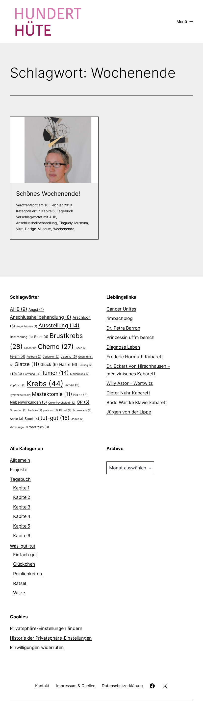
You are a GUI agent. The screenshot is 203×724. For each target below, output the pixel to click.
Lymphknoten (20, 395)
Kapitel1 (21, 487)
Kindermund (79, 374)
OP (83, 402)
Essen (80, 348)
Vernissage (19, 427)
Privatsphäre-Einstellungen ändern (46, 628)
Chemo (56, 346)
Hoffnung (31, 374)
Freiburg (33, 356)
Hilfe (16, 374)
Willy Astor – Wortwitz (129, 383)
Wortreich (39, 427)
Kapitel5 (48, 211)
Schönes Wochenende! (48, 193)
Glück (49, 364)
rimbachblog (119, 318)
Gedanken (51, 356)
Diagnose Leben (123, 347)
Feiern (17, 356)
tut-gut (55, 418)
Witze (19, 592)
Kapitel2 (21, 497)
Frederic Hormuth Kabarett (134, 356)
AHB (52, 217)
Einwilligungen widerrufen (37, 647)
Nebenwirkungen (28, 402)
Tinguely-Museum (73, 223)
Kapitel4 (21, 516)
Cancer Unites (121, 309)
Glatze (27, 364)
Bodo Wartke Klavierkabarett (136, 402)
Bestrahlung (21, 337)
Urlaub (77, 419)
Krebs (45, 383)
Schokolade (82, 410)
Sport (32, 418)
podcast (50, 410)
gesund (69, 356)
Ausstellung (58, 325)
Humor (54, 373)
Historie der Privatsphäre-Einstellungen (51, 638)
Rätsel (65, 410)
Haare (68, 364)
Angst (36, 309)
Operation (18, 410)
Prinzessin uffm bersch (130, 337)
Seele (16, 419)
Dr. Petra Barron (123, 328)
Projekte (18, 469)
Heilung (85, 365)
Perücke (35, 410)
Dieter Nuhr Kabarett (128, 392)
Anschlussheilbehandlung (36, 223)
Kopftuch (17, 385)
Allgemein (20, 460)
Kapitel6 (21, 535)
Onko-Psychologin (62, 402)
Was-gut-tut (22, 546)
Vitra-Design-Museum (33, 229)
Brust (41, 337)
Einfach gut (25, 554)
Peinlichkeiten (27, 573)
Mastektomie (52, 394)
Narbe (80, 395)
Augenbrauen (26, 326)
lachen (72, 385)
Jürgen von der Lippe (128, 411)
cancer (30, 348)
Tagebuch (65, 211)
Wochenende (63, 229)
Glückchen (24, 564)
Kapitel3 (21, 506)
